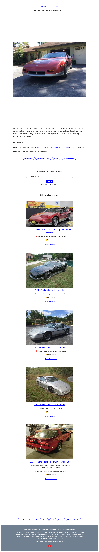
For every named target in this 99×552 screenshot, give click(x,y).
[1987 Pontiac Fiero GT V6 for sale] (49, 344)
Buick (52, 520)
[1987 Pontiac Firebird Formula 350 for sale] (49, 459)
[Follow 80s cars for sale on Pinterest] (49, 546)
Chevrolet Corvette (73, 520)
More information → (51, 244)
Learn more (60, 538)
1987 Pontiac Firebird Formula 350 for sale (49, 462)
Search (49, 181)
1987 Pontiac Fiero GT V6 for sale (49, 347)
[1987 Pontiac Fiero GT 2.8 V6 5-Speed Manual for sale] (49, 227)
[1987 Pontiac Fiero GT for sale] (49, 287)
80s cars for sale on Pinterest (55, 541)
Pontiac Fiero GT (68, 158)
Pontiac (55, 158)
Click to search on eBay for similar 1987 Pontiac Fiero (54, 147)
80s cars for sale (49, 6)
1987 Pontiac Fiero (43, 158)
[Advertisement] (49, 27)
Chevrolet (22, 520)
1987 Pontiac (28, 158)
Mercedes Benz (34, 520)
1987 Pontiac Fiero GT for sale (49, 290)
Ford (44, 520)
